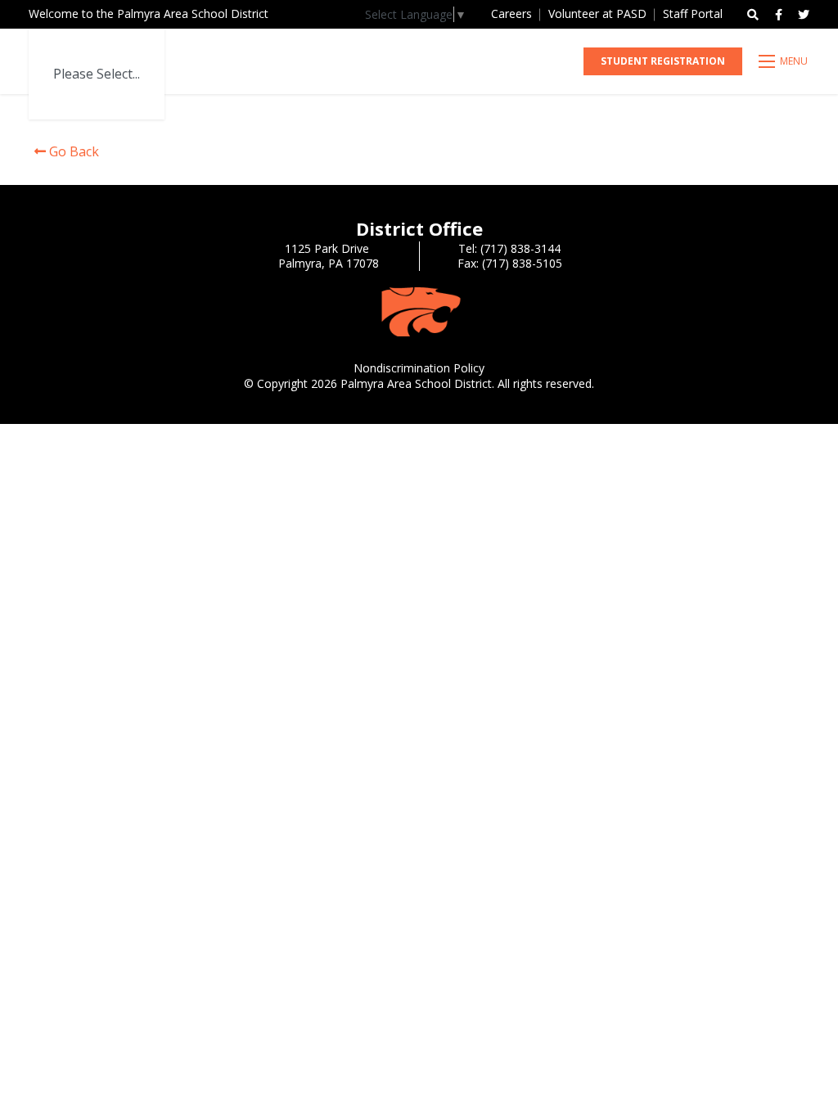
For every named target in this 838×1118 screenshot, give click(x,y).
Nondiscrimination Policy (419, 368)
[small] (778, 14)
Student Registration (663, 61)
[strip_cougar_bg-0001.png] (419, 310)
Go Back (72, 151)
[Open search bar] (753, 14)
